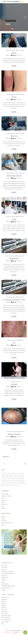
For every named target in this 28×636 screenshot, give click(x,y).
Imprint (2, 581)
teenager (3, 485)
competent (8, 476)
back (16, 473)
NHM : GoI (3, 601)
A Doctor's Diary (4, 494)
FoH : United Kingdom (6, 619)
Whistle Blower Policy (5, 587)
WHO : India (4, 609)
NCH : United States (5, 617)
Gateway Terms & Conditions (7, 571)
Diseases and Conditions (10, 20)
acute (3, 473)
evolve (3, 478)
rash (2, 483)
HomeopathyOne (7, 632)
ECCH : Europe (4, 613)
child (7, 474)
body (23, 473)
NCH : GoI (3, 603)
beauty (19, 473)
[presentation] (2, 17)
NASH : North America (6, 615)
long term (15, 480)
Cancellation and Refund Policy (7, 573)
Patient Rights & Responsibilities (8, 585)
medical (19, 480)
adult (6, 473)
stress (18, 483)
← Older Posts (5, 456)
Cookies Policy (4, 567)
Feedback (3, 590)
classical (3, 476)
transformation (8, 485)
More (2, 623)
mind (3, 481)
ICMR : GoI (3, 607)
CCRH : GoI (3, 605)
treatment (17, 485)
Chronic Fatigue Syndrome (14, 176)
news (6, 481)
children (11, 474)
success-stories (23, 483)
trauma (14, 485)
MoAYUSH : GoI (4, 597)
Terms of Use (4, 569)
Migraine (8, 23)
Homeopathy (4, 500)
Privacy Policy (4, 565)
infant (8, 480)
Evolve (2, 498)
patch (18, 481)
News (12, 381)
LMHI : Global (4, 611)
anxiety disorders (11, 473)
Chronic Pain (14, 136)
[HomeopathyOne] (14, 1)
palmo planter (13, 481)
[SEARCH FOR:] (14, 463)
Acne (14, 343)
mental (23, 480)
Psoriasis (14, 97)
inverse (11, 480)
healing (13, 478)
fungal (9, 478)
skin (15, 483)
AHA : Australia (4, 621)
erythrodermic (21, 476)
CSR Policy (3, 579)
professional (22, 481)
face (6, 478)
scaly (13, 483)
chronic (15, 474)
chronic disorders (21, 474)
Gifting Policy (4, 575)
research (6, 483)
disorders (16, 476)
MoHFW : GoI (4, 599)
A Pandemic (14, 384)
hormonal (3, 480)
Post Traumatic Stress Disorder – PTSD (14, 300)
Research (3, 508)
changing (3, 474)
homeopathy (21, 478)
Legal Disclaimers (5, 583)
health (17, 478)
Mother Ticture (4, 504)
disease (12, 476)
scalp (9, 483)
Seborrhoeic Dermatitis (14, 434)
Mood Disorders (14, 258)
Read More (14, 65)
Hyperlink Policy (4, 577)
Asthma (14, 219)
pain (9, 481)
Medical (3, 502)
